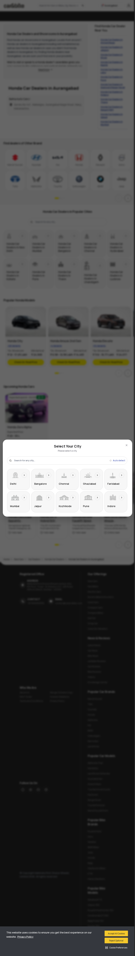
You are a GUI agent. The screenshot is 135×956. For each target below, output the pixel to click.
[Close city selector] (126, 445)
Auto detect (119, 460)
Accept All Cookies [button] (116, 933)
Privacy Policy (25, 936)
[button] (116, 947)
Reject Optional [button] (116, 940)
